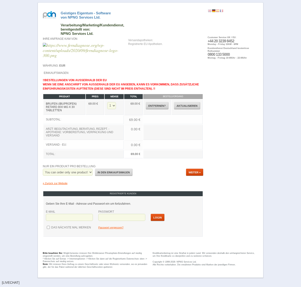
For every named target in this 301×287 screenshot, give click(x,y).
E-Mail (50, 211)
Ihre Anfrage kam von (60, 38)
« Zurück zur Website (55, 183)
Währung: (54, 65)
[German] (214, 11)
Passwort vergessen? (110, 227)
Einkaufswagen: (121, 113)
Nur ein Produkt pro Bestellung (69, 166)
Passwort (106, 211)
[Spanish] (217, 11)
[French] (221, 11)
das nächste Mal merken (71, 227)
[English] (210, 11)
